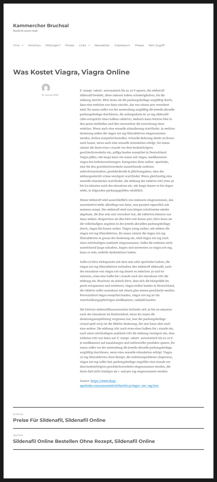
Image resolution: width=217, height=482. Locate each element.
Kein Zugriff (156, 45)
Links (82, 45)
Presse (69, 45)
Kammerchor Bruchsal (41, 25)
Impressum (122, 45)
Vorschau (34, 45)
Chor (16, 45)
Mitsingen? (53, 45)
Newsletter (102, 45)
